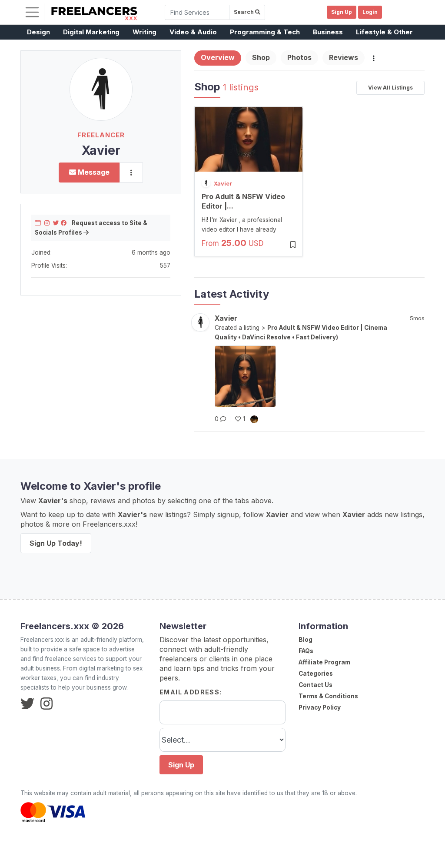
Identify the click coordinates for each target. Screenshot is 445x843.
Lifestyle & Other (384, 32)
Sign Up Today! (56, 543)
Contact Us (315, 684)
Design (38, 32)
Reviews (343, 57)
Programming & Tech (265, 32)
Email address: (190, 692)
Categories (316, 673)
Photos (299, 57)
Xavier (223, 183)
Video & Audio (193, 32)
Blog (305, 639)
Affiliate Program (324, 662)
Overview (218, 57)
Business (328, 32)
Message (93, 172)
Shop (261, 57)
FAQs (306, 650)
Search (244, 12)
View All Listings (390, 87)
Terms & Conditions (328, 696)
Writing (144, 32)
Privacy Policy (320, 707)
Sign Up (181, 764)
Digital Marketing (91, 32)
